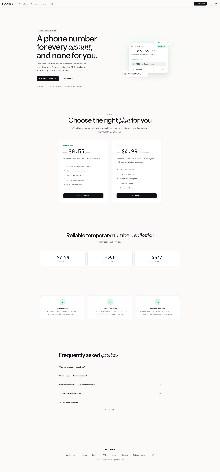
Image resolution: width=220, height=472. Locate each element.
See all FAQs (110, 410)
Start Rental (137, 195)
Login (215, 3)
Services (34, 4)
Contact (125, 455)
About (114, 455)
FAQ (51, 4)
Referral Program (139, 455)
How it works (68, 79)
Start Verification (83, 195)
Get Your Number (46, 79)
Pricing (43, 4)
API (153, 455)
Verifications (23, 4)
